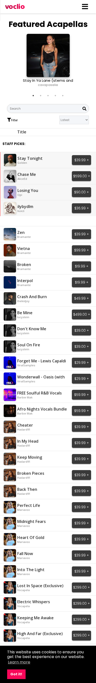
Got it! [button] (16, 674)
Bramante (24, 237)
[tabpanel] (48, 62)
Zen (21, 232)
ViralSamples (26, 365)
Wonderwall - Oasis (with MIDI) (41, 379)
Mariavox (23, 510)
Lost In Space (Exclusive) (40, 585)
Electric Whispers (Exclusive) (33, 604)
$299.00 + (81, 587)
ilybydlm (25, 206)
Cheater (25, 425)
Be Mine (24, 312)
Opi (19, 195)
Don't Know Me (31, 328)
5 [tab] (62, 95)
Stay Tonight (30, 158)
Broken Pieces (30, 473)
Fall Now (25, 553)
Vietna (23, 248)
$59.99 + (81, 394)
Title (21, 132)
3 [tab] (48, 95)
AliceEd (22, 179)
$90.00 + (81, 192)
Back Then (27, 489)
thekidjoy (23, 301)
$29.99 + (81, 362)
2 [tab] (40, 95)
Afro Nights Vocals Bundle (42, 409)
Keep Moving (29, 457)
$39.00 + (81, 330)
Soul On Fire (28, 345)
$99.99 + (81, 250)
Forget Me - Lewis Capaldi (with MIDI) (41, 363)
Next (78, 62)
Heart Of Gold (30, 537)
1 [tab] (33, 95)
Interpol (25, 280)
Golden (22, 163)
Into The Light (31, 569)
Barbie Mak (24, 397)
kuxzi (20, 211)
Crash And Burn (32, 296)
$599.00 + (81, 176)
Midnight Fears (31, 521)
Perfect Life (28, 505)
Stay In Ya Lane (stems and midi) (48, 82)
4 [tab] (55, 95)
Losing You (27, 190)
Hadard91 (23, 429)
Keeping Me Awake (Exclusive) (35, 620)
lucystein (23, 317)
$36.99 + (81, 208)
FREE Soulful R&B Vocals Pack (39, 395)
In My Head (27, 441)
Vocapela (23, 590)
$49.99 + (81, 298)
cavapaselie (48, 85)
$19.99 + (81, 266)
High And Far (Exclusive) (40, 633)
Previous (18, 62)
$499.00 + (81, 314)
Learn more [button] (19, 662)
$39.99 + (81, 160)
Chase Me (26, 174)
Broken (24, 264)
